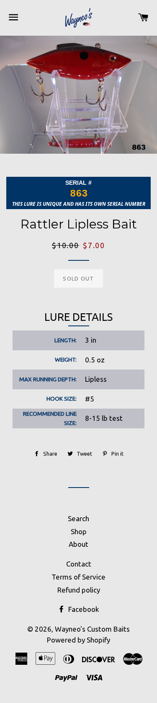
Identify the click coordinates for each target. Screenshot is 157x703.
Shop (79, 531)
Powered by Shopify (78, 640)
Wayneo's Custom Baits (92, 629)
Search (78, 518)
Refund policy (78, 590)
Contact (78, 564)
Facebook (83, 609)
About (78, 544)
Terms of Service (78, 577)
